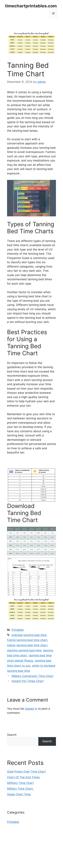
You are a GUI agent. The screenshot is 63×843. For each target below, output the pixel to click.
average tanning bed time (29, 635)
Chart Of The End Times (23, 777)
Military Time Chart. (20, 788)
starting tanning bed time (24, 650)
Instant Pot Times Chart (28, 681)
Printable (18, 629)
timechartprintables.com (31, 5)
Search (11, 734)
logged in (31, 708)
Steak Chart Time (19, 794)
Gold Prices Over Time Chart (26, 771)
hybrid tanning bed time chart (27, 640)
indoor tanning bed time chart (27, 645)
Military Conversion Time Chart (32, 676)
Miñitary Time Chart (20, 783)
